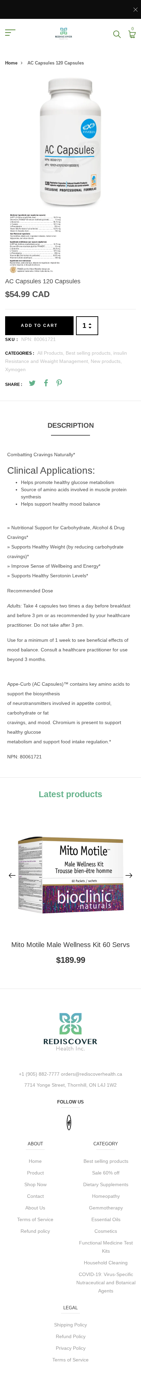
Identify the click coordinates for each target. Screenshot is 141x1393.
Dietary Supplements (105, 1184)
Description (71, 425)
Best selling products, (89, 353)
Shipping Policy (70, 1324)
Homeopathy (106, 1196)
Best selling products (106, 1161)
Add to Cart (39, 325)
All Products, (51, 353)
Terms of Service (35, 1219)
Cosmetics (105, 1231)
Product (35, 1173)
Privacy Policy (71, 1348)
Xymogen (15, 369)
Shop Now (35, 1184)
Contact (35, 1196)
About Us (35, 1208)
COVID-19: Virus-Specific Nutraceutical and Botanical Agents (106, 1283)
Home (11, 63)
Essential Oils (105, 1219)
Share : (13, 384)
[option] (70, 142)
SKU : (11, 339)
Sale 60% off (105, 1173)
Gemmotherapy (106, 1208)
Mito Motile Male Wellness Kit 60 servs (70, 944)
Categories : (19, 353)
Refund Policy (71, 1336)
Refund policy (35, 1231)
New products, (106, 361)
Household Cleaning (106, 1262)
